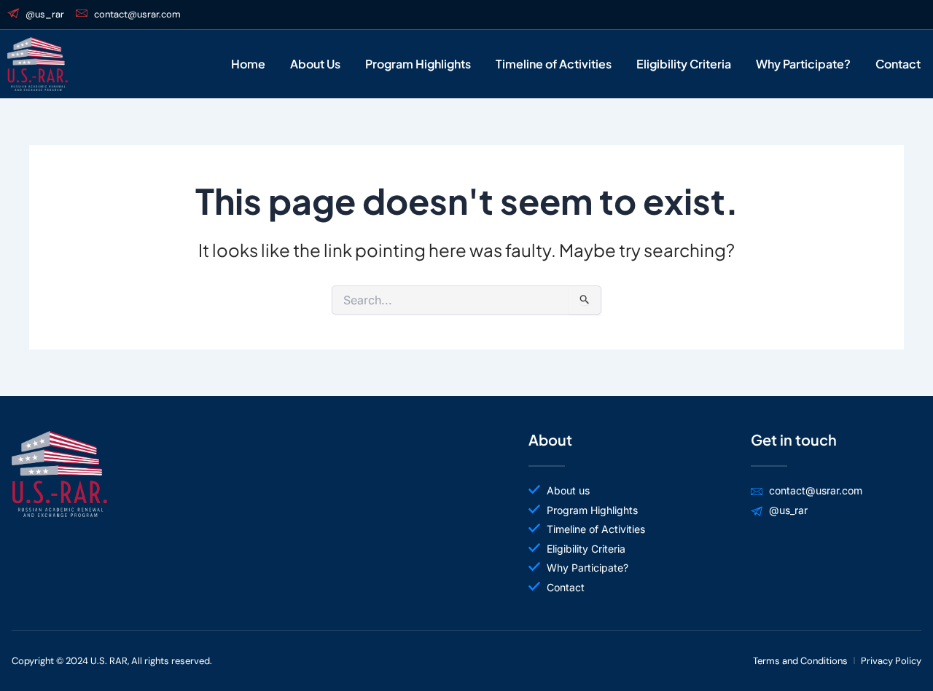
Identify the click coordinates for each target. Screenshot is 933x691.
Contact (898, 63)
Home (248, 63)
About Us (315, 63)
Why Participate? (803, 63)
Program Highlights (418, 63)
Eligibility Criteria (683, 63)
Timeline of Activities (554, 63)
